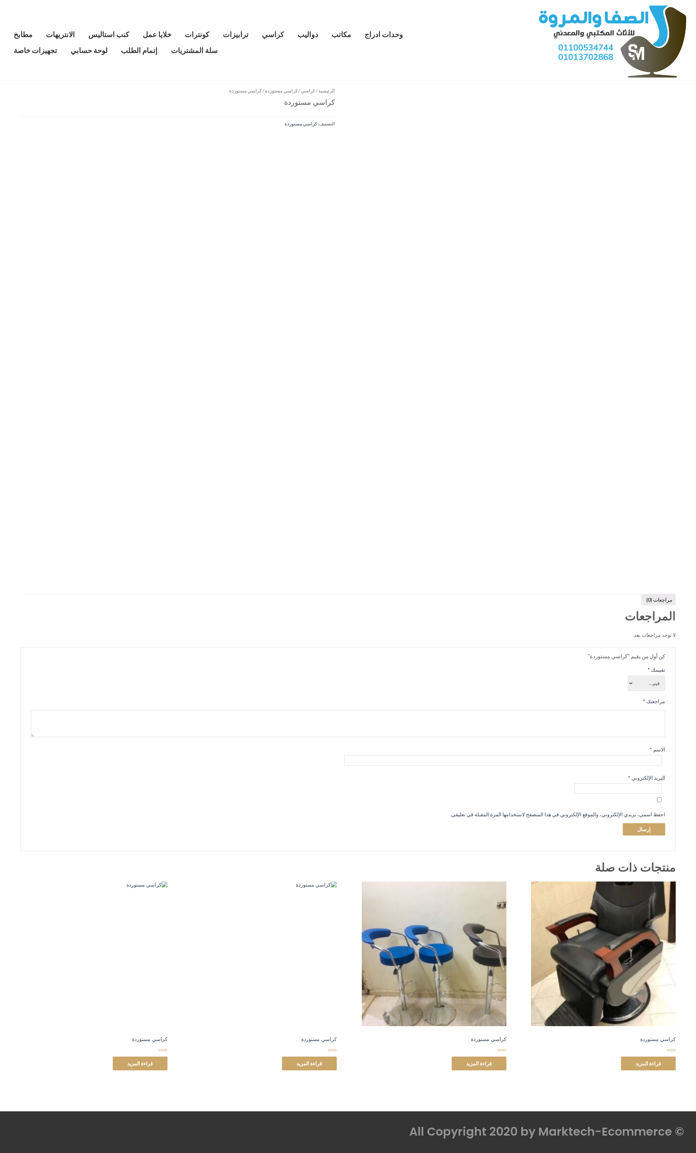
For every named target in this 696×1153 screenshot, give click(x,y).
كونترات (197, 34)
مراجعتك (654, 701)
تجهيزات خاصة (35, 50)
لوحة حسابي (89, 50)
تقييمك (656, 670)
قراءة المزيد (648, 1063)
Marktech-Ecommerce (605, 1131)
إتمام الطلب (139, 50)
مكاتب (341, 34)
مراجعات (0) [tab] (659, 600)
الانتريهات (60, 34)
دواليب (308, 34)
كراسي (273, 34)
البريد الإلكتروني (646, 778)
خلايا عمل (157, 34)
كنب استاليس (108, 34)
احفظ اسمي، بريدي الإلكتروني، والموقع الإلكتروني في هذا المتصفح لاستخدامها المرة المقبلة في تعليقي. (557, 814)
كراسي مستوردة (281, 91)
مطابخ (23, 34)
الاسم (657, 749)
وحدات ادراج (384, 34)
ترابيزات (236, 34)
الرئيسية (326, 91)
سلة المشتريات (194, 50)
